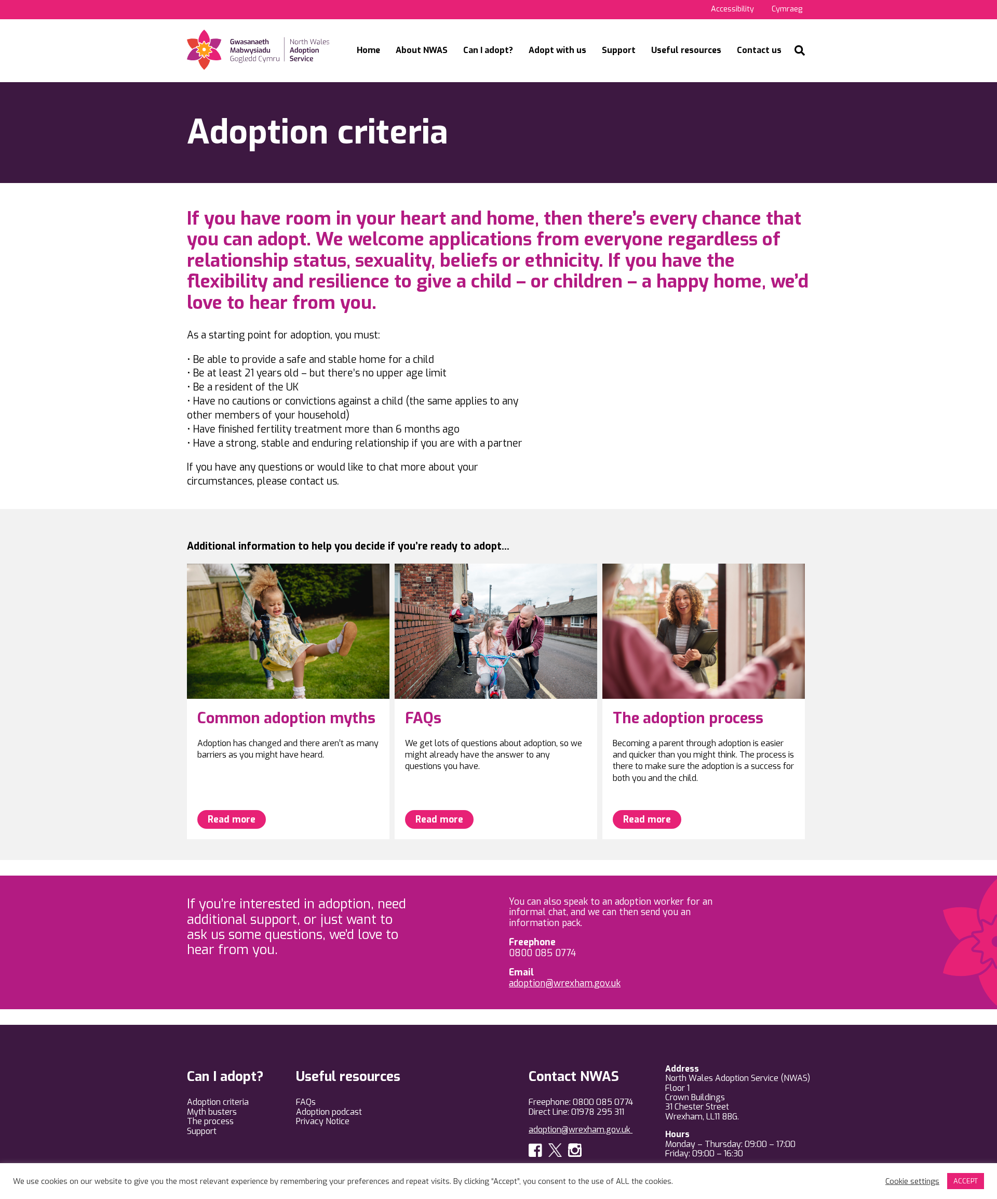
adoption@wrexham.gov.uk (565, 983)
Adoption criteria (218, 1102)
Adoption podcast (329, 1111)
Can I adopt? (488, 50)
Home (368, 50)
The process (210, 1121)
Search (799, 50)
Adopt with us (557, 50)
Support (619, 50)
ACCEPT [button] (965, 1181)
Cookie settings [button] (912, 1181)
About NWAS (422, 50)
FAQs (306, 1102)
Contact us (759, 50)
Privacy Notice (322, 1121)
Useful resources (686, 50)
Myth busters (212, 1111)
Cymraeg (787, 9)
